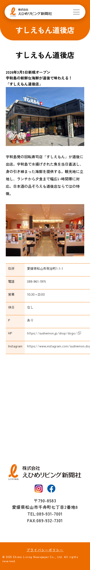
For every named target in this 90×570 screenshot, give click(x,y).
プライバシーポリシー (45, 550)
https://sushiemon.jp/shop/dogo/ (52, 333)
